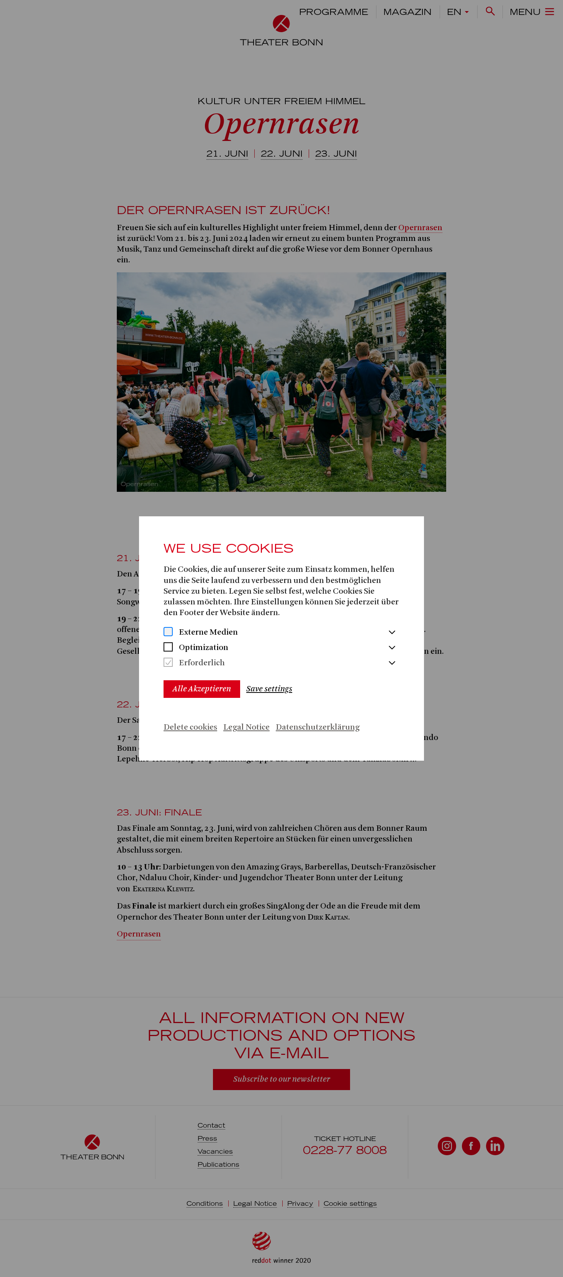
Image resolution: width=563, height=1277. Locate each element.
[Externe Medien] (168, 632)
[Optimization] (168, 647)
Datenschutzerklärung (318, 727)
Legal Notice (246, 727)
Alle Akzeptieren (202, 689)
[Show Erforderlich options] (391, 663)
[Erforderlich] (168, 663)
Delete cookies (190, 727)
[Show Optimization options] (391, 648)
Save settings (269, 689)
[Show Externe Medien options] (391, 632)
